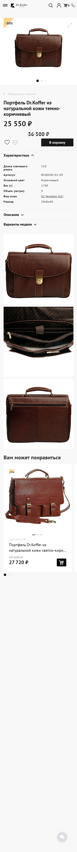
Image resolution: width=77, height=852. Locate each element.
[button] (38, 81)
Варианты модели (18, 224)
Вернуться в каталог (22, 94)
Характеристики (17, 155)
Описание (12, 214)
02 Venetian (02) (52, 196)
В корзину (57, 142)
